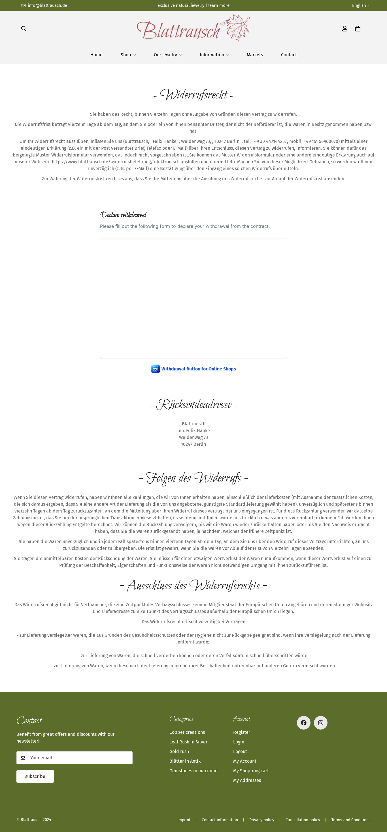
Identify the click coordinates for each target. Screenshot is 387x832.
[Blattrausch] (193, 28)
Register (241, 732)
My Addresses (247, 780)
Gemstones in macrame (193, 770)
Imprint (183, 820)
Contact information (220, 820)
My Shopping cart (251, 770)
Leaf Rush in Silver (188, 742)
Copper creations (187, 732)
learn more (218, 5)
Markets (255, 54)
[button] (357, 28)
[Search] (23, 28)
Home (96, 54)
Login (238, 742)
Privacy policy (261, 820)
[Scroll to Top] (375, 801)
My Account (244, 761)
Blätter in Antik (185, 761)
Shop (126, 54)
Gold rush (179, 751)
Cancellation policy (303, 820)
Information (212, 54)
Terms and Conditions (351, 820)
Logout (240, 751)
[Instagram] (321, 723)
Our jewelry (165, 54)
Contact (289, 54)
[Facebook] (304, 723)
